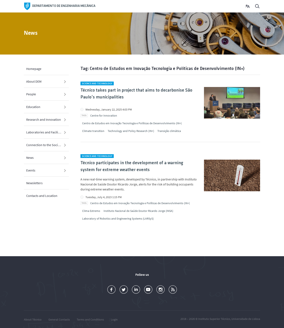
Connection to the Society (44, 145)
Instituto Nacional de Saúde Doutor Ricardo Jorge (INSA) (138, 211)
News (30, 157)
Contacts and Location (41, 196)
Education (33, 107)
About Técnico (33, 319)
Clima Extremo (91, 211)
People (31, 94)
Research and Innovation (43, 119)
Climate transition (93, 131)
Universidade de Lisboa (245, 319)
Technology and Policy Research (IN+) (131, 131)
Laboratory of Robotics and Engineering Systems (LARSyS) (118, 218)
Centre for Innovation (103, 115)
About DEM (34, 81)
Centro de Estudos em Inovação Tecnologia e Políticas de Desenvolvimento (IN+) (132, 123)
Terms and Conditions (90, 319)
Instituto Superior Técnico (214, 319)
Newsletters (34, 183)
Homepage (33, 69)
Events (30, 170)
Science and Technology (97, 83)
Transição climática (169, 131)
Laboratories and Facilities (44, 132)
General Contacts (59, 319)
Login (114, 319)
